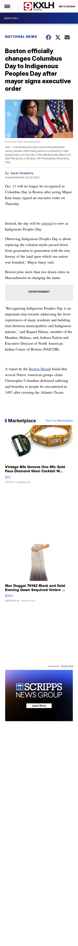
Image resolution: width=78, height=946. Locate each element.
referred (47, 223)
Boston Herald (40, 368)
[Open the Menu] (7, 6)
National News (21, 37)
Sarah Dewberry (21, 173)
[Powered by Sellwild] (67, 666)
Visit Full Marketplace (59, 420)
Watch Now (66, 6)
